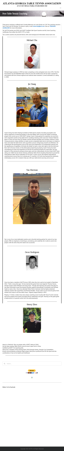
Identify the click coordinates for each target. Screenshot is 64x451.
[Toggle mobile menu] (61, 8)
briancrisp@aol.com (39, 26)
